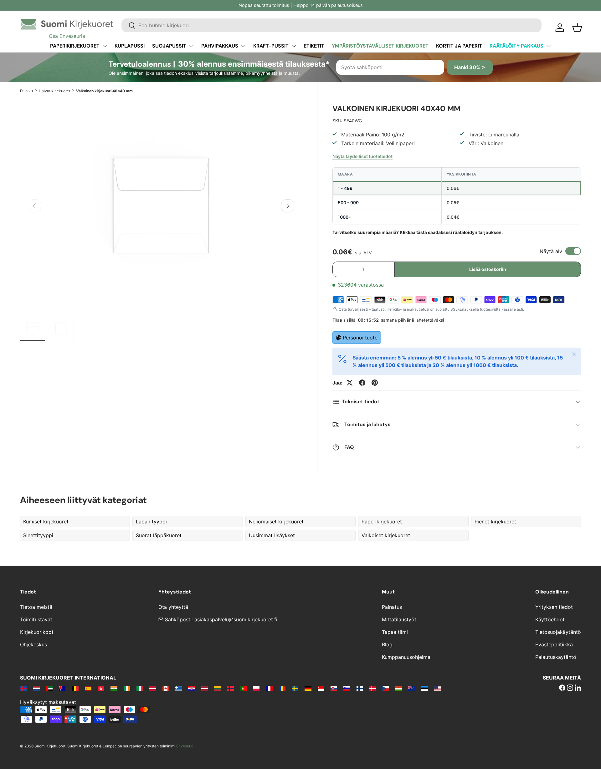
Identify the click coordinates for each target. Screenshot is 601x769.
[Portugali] (243, 688)
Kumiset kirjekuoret (46, 521)
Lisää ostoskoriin (487, 269)
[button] (577, 27)
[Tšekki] (385, 688)
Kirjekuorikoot (37, 632)
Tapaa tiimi (395, 632)
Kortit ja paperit (459, 46)
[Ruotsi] (295, 688)
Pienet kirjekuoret (495, 521)
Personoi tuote (360, 337)
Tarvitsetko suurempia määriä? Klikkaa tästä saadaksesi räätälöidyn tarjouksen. (417, 232)
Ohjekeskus (33, 644)
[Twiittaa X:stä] (349, 382)
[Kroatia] (191, 688)
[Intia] (113, 688)
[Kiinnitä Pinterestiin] (374, 382)
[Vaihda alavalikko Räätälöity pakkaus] (548, 46)
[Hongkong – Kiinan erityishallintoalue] (101, 688)
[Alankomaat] (36, 688)
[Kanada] (165, 688)
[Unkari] (398, 688)
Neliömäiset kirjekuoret (276, 521)
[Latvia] (204, 688)
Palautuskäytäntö (555, 657)
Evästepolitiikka (554, 644)
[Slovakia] (334, 688)
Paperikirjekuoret (75, 46)
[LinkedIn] (578, 688)
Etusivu (26, 91)
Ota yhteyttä (173, 607)
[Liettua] (217, 688)
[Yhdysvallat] (437, 688)
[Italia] (139, 688)
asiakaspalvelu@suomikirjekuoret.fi (235, 619)
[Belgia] (75, 688)
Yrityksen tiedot (554, 607)
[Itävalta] (152, 688)
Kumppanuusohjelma (406, 657)
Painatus (392, 607)
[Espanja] (88, 688)
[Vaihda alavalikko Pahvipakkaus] (243, 46)
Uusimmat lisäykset (272, 535)
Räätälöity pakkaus (516, 46)
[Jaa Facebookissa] (362, 382)
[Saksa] (308, 688)
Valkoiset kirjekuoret (386, 535)
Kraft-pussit (271, 46)
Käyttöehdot (550, 619)
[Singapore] (321, 688)
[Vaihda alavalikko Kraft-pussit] (293, 46)
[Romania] (282, 688)
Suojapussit (169, 46)
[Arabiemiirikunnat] (49, 688)
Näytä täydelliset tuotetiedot (362, 156)
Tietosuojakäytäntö (558, 632)
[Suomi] (360, 688)
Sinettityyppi (38, 535)
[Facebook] (562, 688)
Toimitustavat (36, 619)
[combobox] (331, 25)
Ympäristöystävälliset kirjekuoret (380, 46)
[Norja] (230, 688)
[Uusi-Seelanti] (411, 688)
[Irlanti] (127, 688)
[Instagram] (570, 688)
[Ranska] (269, 688)
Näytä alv (551, 251)
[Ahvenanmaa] (23, 688)
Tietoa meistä (36, 607)
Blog (387, 644)
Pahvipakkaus (219, 46)
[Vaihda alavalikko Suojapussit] (191, 46)
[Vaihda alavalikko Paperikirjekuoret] (104, 46)
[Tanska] (372, 688)
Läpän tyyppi (151, 521)
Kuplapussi (130, 46)
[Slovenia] (346, 688)
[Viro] (424, 688)
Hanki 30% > (469, 67)
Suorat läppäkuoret (159, 535)
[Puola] (256, 688)
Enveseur (184, 746)
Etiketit (314, 46)
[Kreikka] (178, 688)
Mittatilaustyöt (399, 619)
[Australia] (62, 688)
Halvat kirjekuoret (54, 91)
